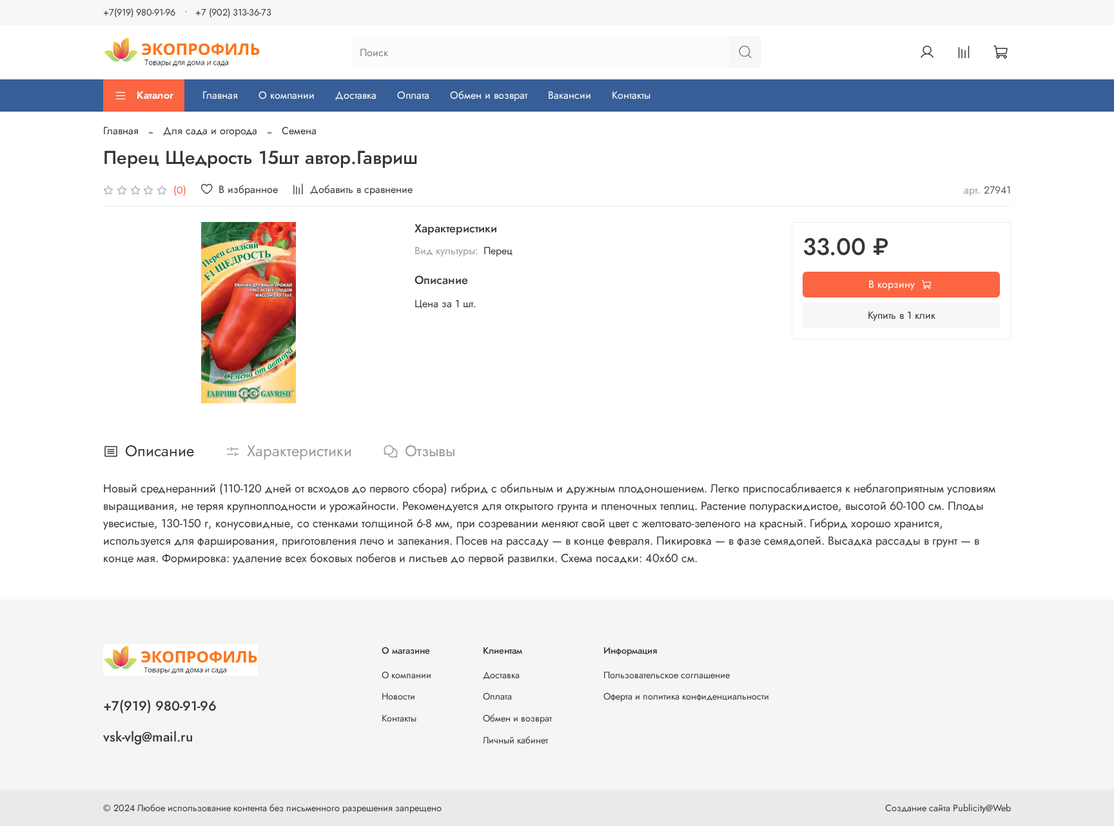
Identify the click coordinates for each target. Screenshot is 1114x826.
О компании (287, 95)
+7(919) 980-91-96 (139, 12)
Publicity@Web (982, 807)
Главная (220, 95)
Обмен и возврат (488, 95)
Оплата (413, 95)
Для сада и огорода (210, 130)
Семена (299, 130)
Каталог (155, 95)
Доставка (355, 95)
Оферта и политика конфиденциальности (686, 696)
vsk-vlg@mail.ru (148, 737)
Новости (398, 696)
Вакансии (569, 95)
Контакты (631, 95)
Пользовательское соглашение (666, 675)
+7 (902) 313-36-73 (233, 12)
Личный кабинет (515, 740)
